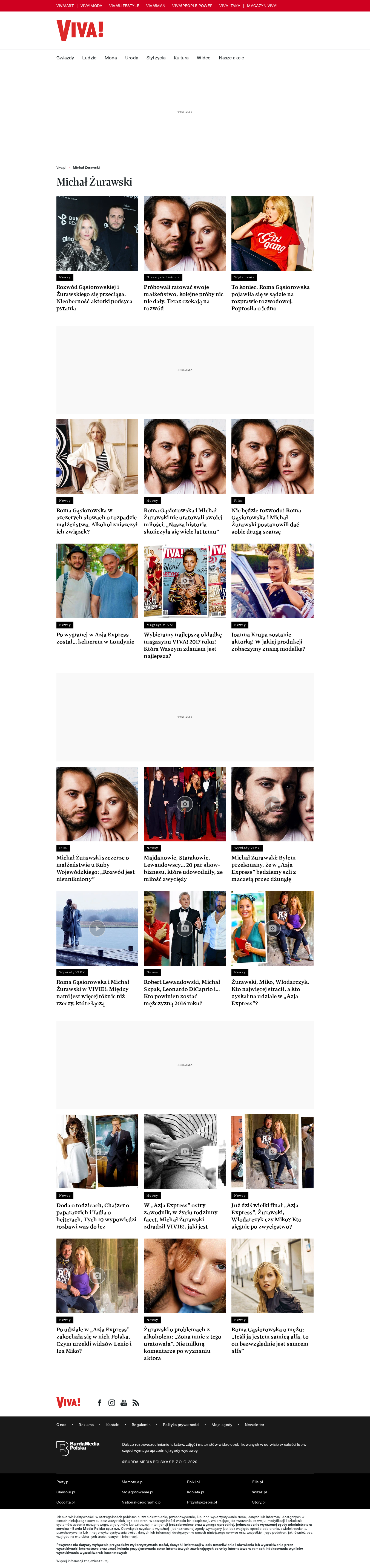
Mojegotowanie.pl (137, 1491)
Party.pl (62, 1481)
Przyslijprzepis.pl (202, 1502)
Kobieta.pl (195, 1491)
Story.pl (258, 1502)
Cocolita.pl (65, 1502)
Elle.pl (257, 1481)
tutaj (104, 1561)
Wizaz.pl (259, 1491)
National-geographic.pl (142, 1502)
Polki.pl (193, 1481)
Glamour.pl (65, 1491)
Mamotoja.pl (132, 1481)
